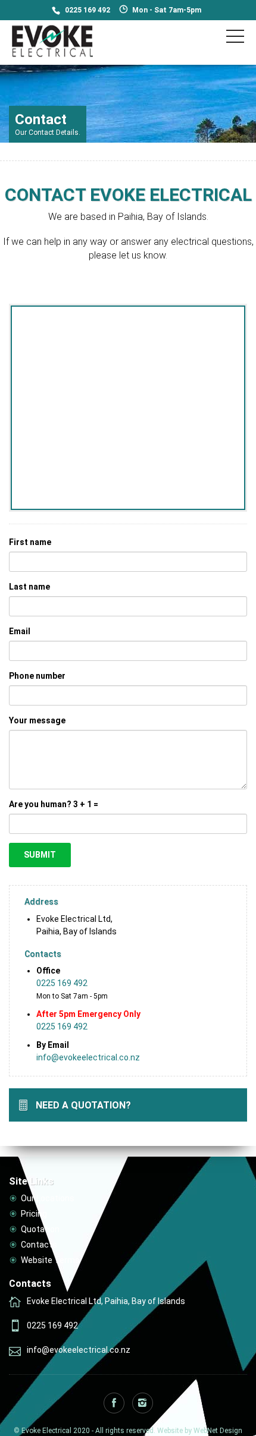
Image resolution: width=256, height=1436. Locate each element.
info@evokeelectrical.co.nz (88, 1057)
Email (19, 631)
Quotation (40, 1229)
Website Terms (50, 1260)
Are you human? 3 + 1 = (53, 804)
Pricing (34, 1213)
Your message (37, 720)
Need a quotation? (83, 1105)
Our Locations (47, 1198)
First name (30, 542)
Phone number (37, 676)
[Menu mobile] (235, 39)
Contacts (39, 1244)
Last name (29, 586)
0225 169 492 (87, 10)
